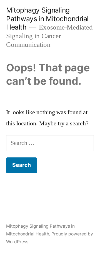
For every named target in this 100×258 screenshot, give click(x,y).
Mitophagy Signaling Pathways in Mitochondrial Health (47, 18)
